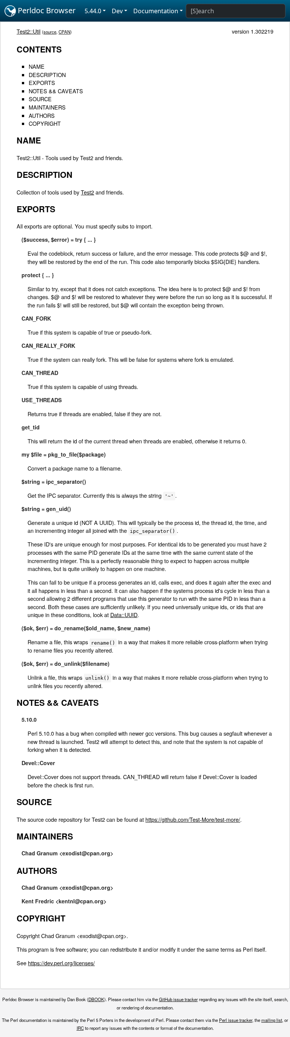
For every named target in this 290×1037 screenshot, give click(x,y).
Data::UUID (123, 615)
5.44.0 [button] (93, 11)
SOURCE (40, 99)
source (49, 32)
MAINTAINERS (47, 107)
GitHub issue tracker (178, 999)
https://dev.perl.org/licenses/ (61, 963)
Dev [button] (117, 11)
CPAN (64, 32)
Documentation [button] (155, 11)
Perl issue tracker (235, 1020)
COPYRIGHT (45, 123)
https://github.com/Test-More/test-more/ (192, 819)
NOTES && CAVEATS (56, 91)
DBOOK (96, 999)
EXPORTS (42, 82)
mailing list (271, 1020)
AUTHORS (42, 115)
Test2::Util (28, 31)
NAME (37, 66)
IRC (80, 1028)
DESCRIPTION (47, 75)
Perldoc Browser (46, 10)
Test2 (87, 192)
